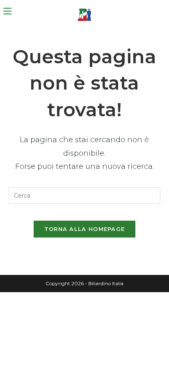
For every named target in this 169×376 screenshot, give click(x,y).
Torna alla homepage (84, 229)
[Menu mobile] (7, 11)
